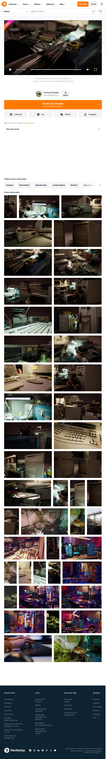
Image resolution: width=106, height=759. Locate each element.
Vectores (13, 4)
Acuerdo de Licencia (40, 699)
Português (95, 705)
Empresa (8, 709)
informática (24, 184)
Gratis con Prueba (53, 104)
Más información (12, 128)
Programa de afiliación (40, 709)
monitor (74, 184)
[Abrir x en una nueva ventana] (51, 749)
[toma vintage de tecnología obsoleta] (25, 571)
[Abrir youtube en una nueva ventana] (55, 749)
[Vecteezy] (4, 4)
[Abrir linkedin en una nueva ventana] (38, 749)
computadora (58, 184)
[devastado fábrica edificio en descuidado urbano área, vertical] (94, 520)
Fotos (25, 4)
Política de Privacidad (92, 749)
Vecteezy (8, 702)
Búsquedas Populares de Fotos (40, 724)
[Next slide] (96, 184)
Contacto (67, 704)
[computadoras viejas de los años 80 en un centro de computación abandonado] (10, 205)
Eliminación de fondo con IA (10, 729)
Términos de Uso (75, 749)
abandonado (41, 184)
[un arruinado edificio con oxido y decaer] (24, 547)
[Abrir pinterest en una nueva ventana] (43, 749)
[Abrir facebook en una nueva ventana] (30, 749)
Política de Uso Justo (90, 751)
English (94, 698)
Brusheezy (8, 698)
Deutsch (94, 709)
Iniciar (93, 4)
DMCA (37, 704)
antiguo (9, 184)
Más (61, 4)
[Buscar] (93, 11)
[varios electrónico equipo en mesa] (53, 620)
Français (94, 713)
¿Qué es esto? (29, 123)
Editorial (50, 4)
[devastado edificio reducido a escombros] (53, 547)
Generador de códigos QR (10, 735)
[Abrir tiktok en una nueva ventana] (47, 749)
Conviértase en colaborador (69, 712)
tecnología (88, 184)
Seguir (65, 95)
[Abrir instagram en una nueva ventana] (34, 749)
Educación (8, 713)
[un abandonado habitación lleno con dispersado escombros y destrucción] (44, 520)
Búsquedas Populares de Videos (40, 732)
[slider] (56, 69)
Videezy (7, 705)
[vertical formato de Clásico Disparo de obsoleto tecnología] (10, 596)
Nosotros (67, 708)
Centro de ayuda (67, 699)
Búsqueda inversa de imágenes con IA (12, 723)
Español (94, 702)
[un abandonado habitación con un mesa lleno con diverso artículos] (77, 520)
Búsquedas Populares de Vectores (40, 715)
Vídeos (37, 4)
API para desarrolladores (11, 718)
